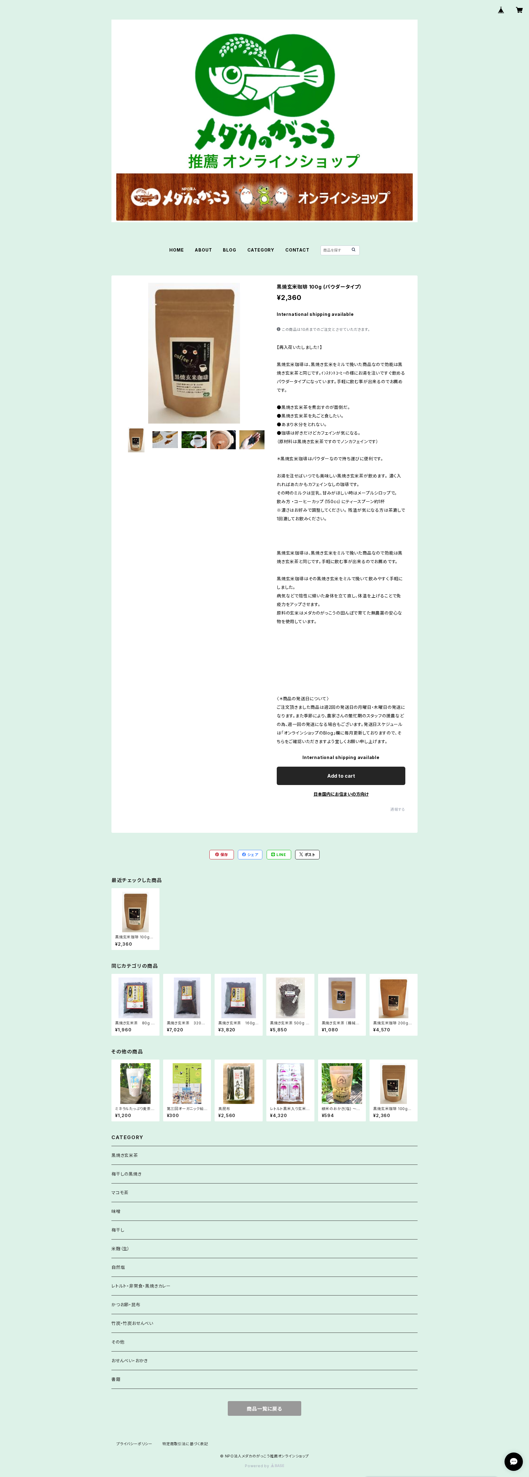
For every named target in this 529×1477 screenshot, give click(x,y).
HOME (176, 249)
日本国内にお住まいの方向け (341, 794)
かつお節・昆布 (126, 1304)
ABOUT (203, 249)
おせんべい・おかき (129, 1360)
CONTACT (297, 249)
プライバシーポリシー (134, 1443)
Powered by (258, 1466)
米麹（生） (120, 1248)
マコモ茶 (120, 1192)
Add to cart (341, 776)
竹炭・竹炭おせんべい (132, 1323)
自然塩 (118, 1267)
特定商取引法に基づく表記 (185, 1443)
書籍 (116, 1379)
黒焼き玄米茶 (124, 1155)
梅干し (117, 1229)
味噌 (116, 1211)
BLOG (229, 249)
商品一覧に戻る (264, 1409)
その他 (117, 1341)
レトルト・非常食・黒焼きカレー (141, 1285)
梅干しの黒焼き (126, 1173)
